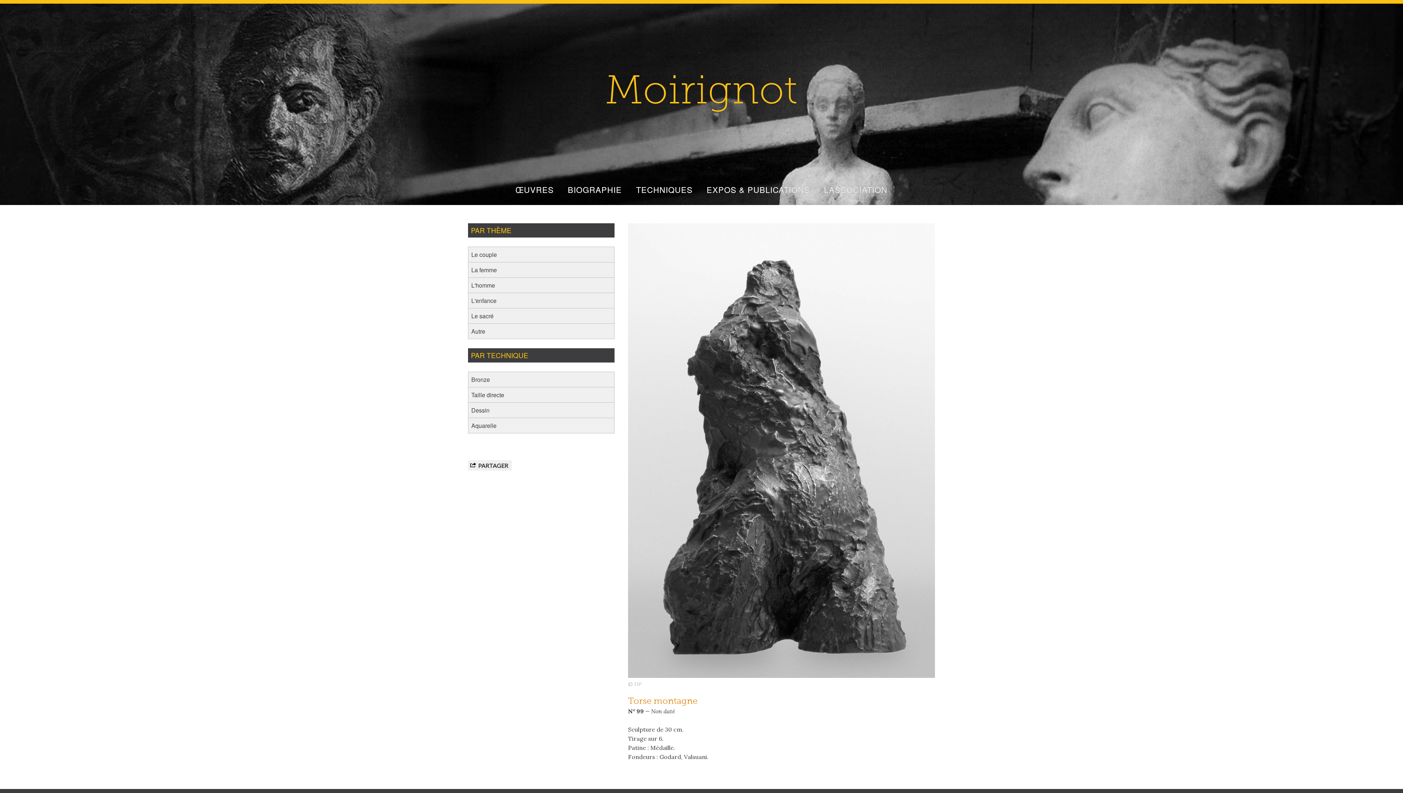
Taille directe (487, 395)
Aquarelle (484, 425)
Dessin (480, 410)
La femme (484, 270)
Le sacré (482, 316)
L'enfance (484, 300)
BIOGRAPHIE (595, 189)
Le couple (484, 254)
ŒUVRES (535, 189)
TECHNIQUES (664, 189)
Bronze (480, 379)
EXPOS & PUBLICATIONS (758, 189)
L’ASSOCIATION (855, 189)
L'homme (483, 285)
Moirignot (701, 93)
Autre (478, 331)
